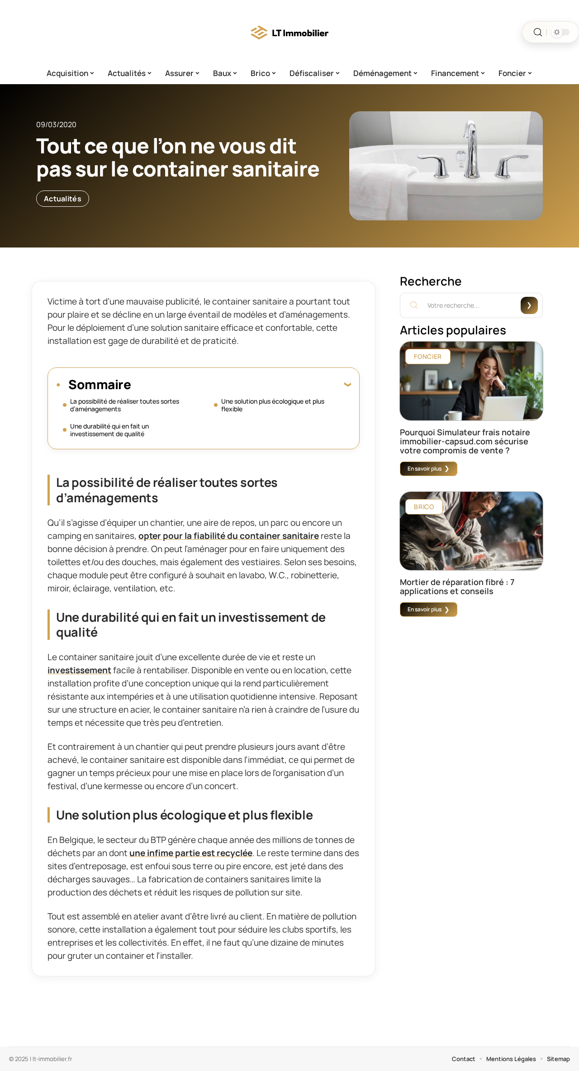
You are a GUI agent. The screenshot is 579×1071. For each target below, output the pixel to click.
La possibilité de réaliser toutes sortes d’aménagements (124, 405)
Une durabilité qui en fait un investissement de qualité (109, 430)
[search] (538, 32)
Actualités (62, 199)
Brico (424, 506)
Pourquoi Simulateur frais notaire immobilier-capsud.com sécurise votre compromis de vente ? (465, 441)
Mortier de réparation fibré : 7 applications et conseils (457, 586)
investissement (79, 670)
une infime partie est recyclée (190, 853)
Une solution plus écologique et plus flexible (272, 405)
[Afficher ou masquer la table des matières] (241, 384)
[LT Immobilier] (289, 32)
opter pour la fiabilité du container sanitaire (228, 536)
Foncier (428, 356)
